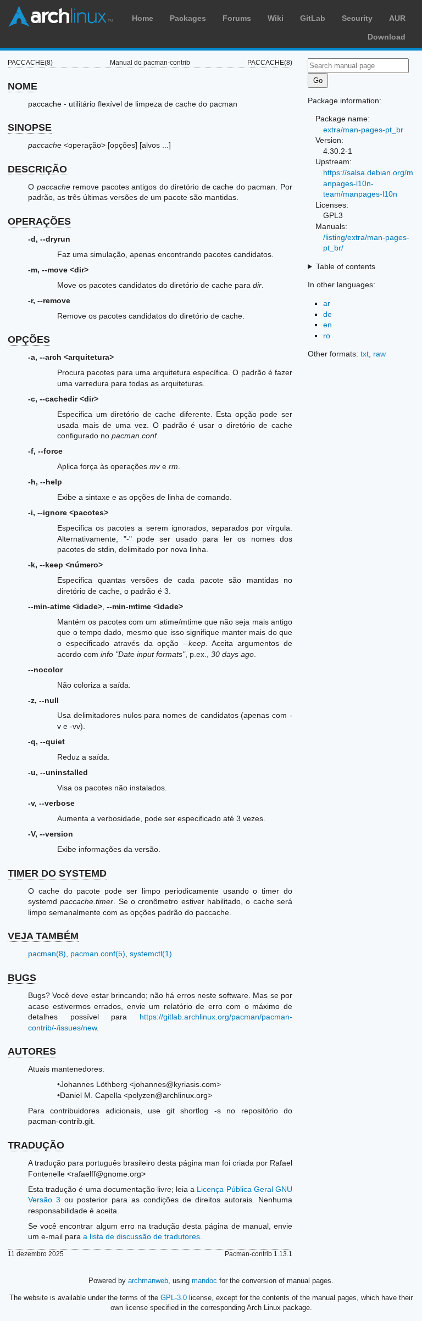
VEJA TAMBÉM (43, 935)
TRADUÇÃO (36, 1145)
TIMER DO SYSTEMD (57, 873)
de (327, 314)
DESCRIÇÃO (37, 169)
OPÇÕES (29, 339)
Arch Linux (60, 16)
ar (326, 303)
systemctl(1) (151, 953)
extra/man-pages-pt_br (363, 129)
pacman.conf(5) (97, 953)
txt (364, 353)
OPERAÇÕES (39, 221)
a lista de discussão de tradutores (141, 1236)
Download (387, 36)
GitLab (312, 18)
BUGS (22, 977)
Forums (237, 18)
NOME (22, 86)
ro (326, 335)
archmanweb (148, 1281)
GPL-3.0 (173, 1298)
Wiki (276, 18)
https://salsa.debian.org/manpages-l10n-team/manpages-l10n (368, 183)
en (327, 324)
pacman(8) (47, 953)
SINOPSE (30, 127)
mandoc (204, 1281)
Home (142, 18)
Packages (188, 18)
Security (357, 18)
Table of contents (345, 266)
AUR (397, 18)
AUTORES (32, 1051)
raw (379, 353)
